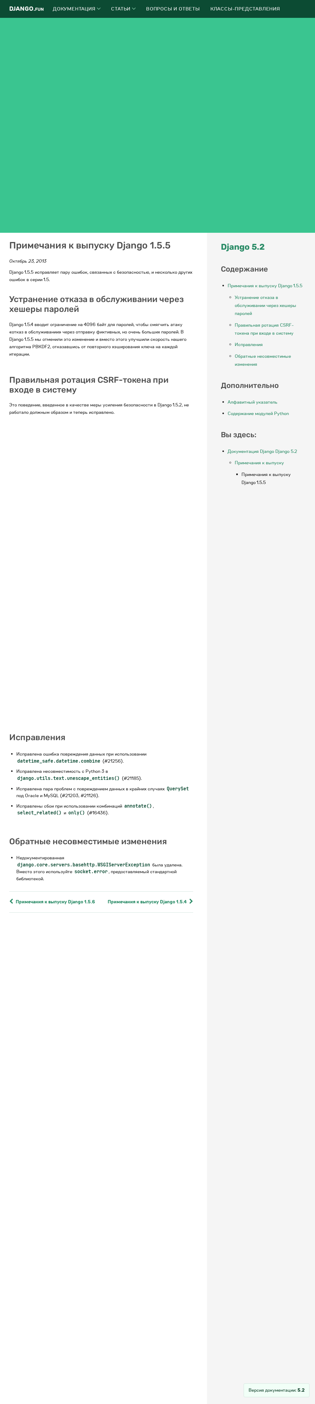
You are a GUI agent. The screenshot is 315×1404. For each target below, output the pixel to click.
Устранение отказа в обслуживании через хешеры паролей (265, 305)
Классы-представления (245, 9)
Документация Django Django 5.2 (262, 451)
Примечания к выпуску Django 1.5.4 (148, 902)
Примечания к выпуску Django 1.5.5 (265, 286)
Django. (26, 9)
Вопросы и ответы (173, 9)
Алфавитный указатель (252, 402)
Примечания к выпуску (259, 463)
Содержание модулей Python (258, 413)
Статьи (121, 9)
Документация (75, 9)
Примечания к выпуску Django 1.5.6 (54, 902)
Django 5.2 (243, 247)
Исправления (249, 344)
